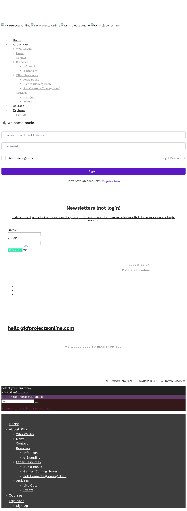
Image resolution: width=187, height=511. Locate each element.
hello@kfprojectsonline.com (41, 328)
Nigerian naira (18, 392)
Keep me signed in (21, 158)
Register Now (111, 181)
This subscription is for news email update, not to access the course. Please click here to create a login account (93, 219)
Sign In (93, 171)
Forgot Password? (172, 158)
